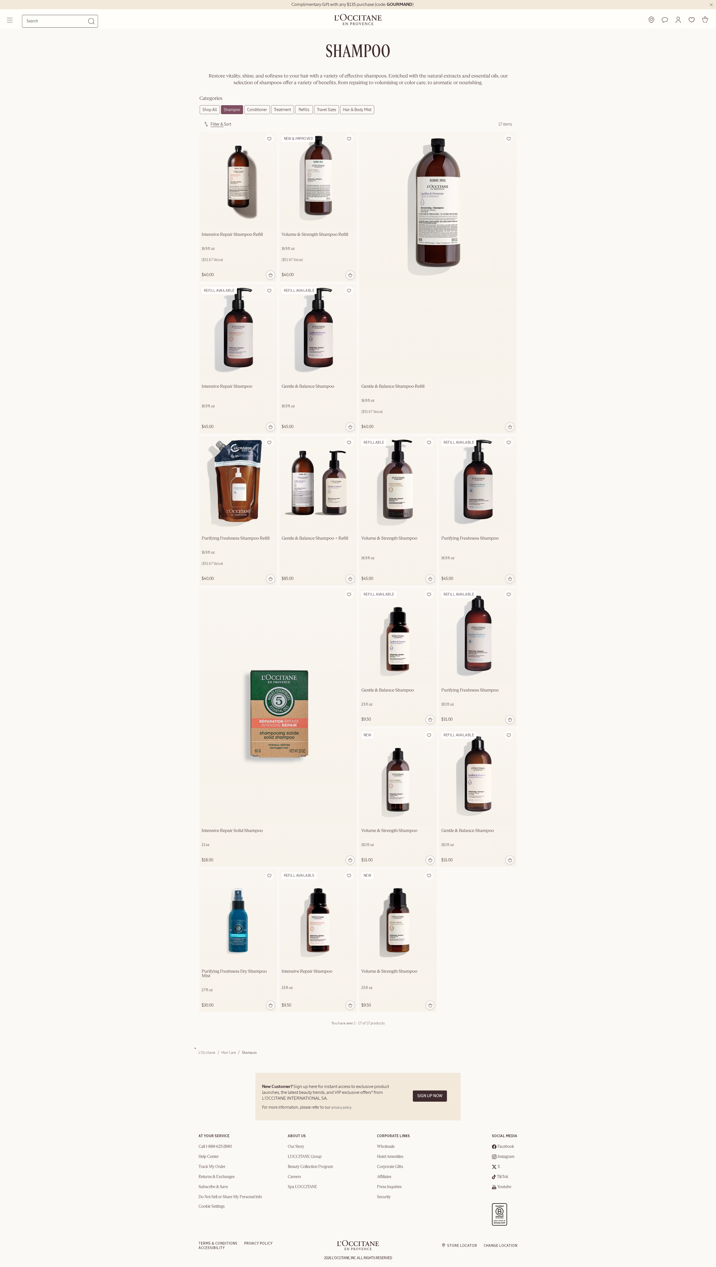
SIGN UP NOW (429, 1096)
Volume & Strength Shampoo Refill (315, 234)
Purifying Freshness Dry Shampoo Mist (234, 973)
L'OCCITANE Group (305, 1157)
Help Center (209, 1157)
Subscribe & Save (213, 1187)
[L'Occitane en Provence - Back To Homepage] (358, 1249)
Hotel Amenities (390, 1157)
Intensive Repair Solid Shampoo (232, 831)
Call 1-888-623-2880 (215, 1147)
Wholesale (386, 1147)
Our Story (296, 1147)
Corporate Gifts (390, 1167)
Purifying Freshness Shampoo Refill (236, 538)
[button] (678, 19)
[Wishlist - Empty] (691, 19)
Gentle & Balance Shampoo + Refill (315, 538)
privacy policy (341, 1107)
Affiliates (384, 1177)
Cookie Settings (212, 1207)
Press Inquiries (389, 1187)
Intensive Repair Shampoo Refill (232, 234)
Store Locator (462, 1246)
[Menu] (10, 20)
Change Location (500, 1246)
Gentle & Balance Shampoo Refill (393, 386)
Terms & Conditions (218, 1243)
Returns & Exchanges (217, 1177)
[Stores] (651, 19)
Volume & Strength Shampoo (389, 538)
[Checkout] (705, 19)
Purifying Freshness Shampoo (470, 538)
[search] (57, 21)
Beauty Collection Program (310, 1167)
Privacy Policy (258, 1243)
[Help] (664, 19)
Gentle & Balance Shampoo (308, 386)
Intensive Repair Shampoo (227, 386)
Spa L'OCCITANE (302, 1187)
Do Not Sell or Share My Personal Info (230, 1197)
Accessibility (212, 1248)
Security (384, 1197)
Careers (294, 1177)
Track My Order (212, 1167)
